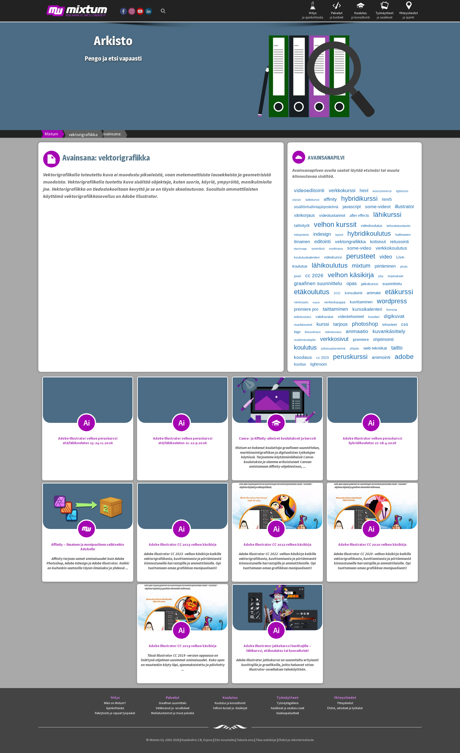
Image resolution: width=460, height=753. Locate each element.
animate (374, 293)
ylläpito (354, 348)
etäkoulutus (311, 292)
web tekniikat (375, 348)
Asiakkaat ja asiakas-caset (287, 708)
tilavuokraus (313, 332)
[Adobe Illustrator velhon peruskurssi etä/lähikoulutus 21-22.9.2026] (182, 409)
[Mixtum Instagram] (131, 10)
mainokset (395, 276)
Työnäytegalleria (288, 703)
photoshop (365, 324)
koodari (374, 317)
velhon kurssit (335, 224)
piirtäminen (385, 266)
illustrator (404, 206)
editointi (322, 241)
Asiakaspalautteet (287, 713)
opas (351, 283)
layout (339, 234)
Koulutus (230, 697)
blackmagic (300, 248)
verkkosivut (334, 339)
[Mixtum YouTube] (140, 10)
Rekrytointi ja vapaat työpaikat (115, 713)
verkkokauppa (334, 302)
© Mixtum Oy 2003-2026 (162, 740)
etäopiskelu (301, 234)
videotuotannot (332, 215)
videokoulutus (371, 226)
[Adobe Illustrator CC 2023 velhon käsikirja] (182, 515)
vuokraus (336, 248)
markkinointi (303, 325)
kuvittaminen (361, 301)
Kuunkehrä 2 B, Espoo (197, 740)
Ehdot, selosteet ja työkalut (345, 708)
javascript (352, 206)
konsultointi (353, 293)
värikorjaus (304, 215)
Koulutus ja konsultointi (230, 703)
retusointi (399, 241)
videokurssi (333, 257)
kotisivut (378, 241)
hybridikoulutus (369, 233)
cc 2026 (314, 275)
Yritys (115, 697)
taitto (396, 348)
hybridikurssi (359, 198)
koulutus (305, 347)
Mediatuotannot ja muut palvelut (172, 713)
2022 (337, 293)
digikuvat (394, 316)
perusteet (360, 256)
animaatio (357, 331)
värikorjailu (301, 302)
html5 (387, 199)
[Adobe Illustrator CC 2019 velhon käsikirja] (182, 617)
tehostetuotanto (398, 226)
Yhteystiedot (345, 697)
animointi (381, 357)
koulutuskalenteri (307, 257)
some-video (359, 248)
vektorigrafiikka (350, 241)
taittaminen (335, 309)
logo (297, 332)
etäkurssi (399, 292)
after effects (359, 215)
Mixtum (51, 134)
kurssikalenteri (367, 309)
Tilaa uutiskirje (266, 740)
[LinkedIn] (148, 10)
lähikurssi (387, 214)
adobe (404, 356)
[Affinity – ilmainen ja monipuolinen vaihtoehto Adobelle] (87, 515)
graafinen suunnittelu (318, 283)
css (404, 324)
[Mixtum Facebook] (123, 10)
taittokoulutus (302, 317)
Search (161, 8)
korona (391, 309)
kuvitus (300, 364)
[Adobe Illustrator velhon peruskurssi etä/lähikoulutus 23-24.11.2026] (87, 409)
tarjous (340, 324)
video (386, 257)
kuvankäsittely (389, 331)
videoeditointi (309, 190)
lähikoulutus (330, 265)
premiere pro (306, 309)
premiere (361, 339)
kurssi (322, 324)
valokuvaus (325, 317)
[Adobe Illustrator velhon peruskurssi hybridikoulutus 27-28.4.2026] (372, 409)
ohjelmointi (383, 339)
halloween (403, 234)
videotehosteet (351, 316)
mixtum (361, 265)
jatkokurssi (369, 284)
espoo (316, 302)
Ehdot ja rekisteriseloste (296, 740)
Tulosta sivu (245, 740)
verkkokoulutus (391, 248)
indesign (322, 234)
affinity (330, 199)
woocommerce (382, 191)
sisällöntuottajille (305, 340)
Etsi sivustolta (225, 740)
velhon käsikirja (351, 275)
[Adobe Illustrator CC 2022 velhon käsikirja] (277, 515)
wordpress (392, 301)
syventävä (318, 248)
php (380, 276)
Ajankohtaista (115, 708)
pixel (297, 276)
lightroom (318, 364)
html (364, 190)
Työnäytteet (287, 697)
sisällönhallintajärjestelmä (316, 207)
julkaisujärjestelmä (333, 348)
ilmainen (302, 241)
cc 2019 (322, 358)
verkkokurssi (342, 190)
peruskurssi (350, 356)
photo (404, 266)
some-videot (378, 206)
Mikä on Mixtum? (115, 703)
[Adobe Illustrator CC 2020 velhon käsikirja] (372, 515)
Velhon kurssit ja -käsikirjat (230, 708)
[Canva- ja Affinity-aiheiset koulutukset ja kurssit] (277, 409)
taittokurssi (312, 199)
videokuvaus (333, 332)
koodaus (303, 357)
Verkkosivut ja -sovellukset (173, 708)
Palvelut (172, 697)
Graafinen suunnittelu (172, 703)
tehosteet (389, 325)
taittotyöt (302, 225)
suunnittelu (392, 284)
